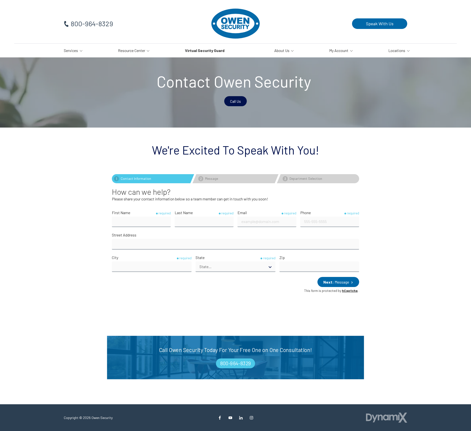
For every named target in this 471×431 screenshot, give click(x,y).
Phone (305, 212)
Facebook (220, 418)
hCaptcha (350, 290)
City (115, 257)
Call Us (235, 101)
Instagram (251, 418)
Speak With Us (379, 23)
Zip (282, 257)
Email (242, 212)
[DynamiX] (386, 417)
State (200, 257)
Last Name (184, 212)
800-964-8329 (92, 23)
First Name (121, 212)
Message (336, 282)
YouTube (230, 418)
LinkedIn (241, 418)
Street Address (124, 235)
